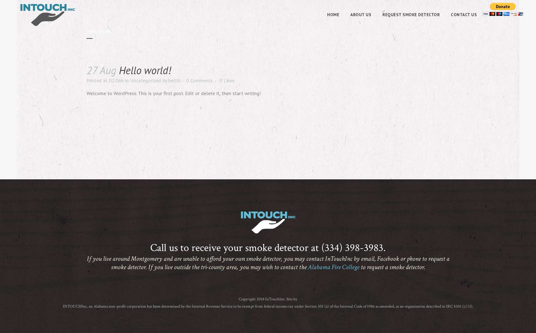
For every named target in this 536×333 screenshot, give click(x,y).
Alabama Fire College (333, 267)
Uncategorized (145, 80)
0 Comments (199, 80)
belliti (174, 80)
